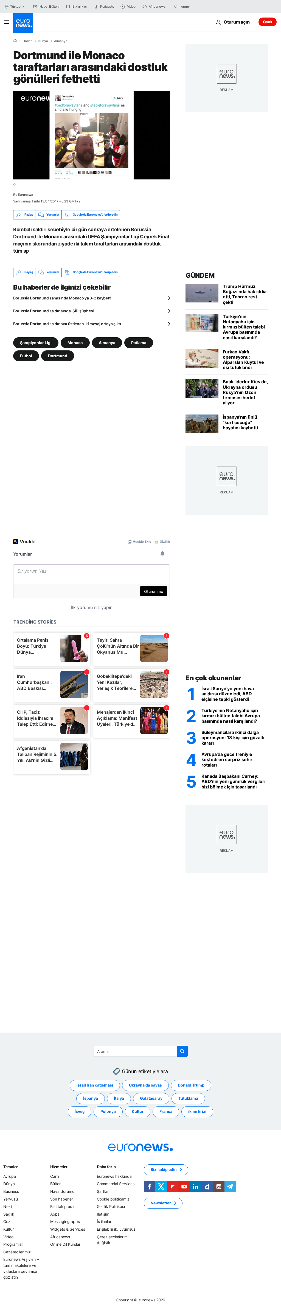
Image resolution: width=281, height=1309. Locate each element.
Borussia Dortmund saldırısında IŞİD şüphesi (53, 310)
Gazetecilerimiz (17, 1252)
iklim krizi (197, 1111)
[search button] (176, 6)
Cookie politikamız (113, 1198)
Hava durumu (62, 1191)
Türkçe (15, 6)
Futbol (26, 355)
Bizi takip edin (62, 1206)
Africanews (60, 1236)
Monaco (75, 342)
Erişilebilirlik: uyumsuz (116, 1229)
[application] (91, 135)
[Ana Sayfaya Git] (23, 23)
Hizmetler (59, 1166)
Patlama (138, 342)
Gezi (7, 1221)
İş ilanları (104, 1221)
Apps (55, 1214)
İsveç (80, 1111)
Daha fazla (106, 1166)
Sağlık (8, 1214)
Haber (27, 41)
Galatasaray (151, 1098)
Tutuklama (188, 1098)
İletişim (103, 1214)
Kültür (138, 1111)
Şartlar (103, 1191)
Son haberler (61, 1198)
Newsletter (161, 1203)
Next (7, 1206)
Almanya (61, 41)
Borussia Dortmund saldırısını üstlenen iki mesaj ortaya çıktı (67, 323)
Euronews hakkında (114, 1176)
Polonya (108, 1111)
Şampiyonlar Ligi (36, 342)
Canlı (267, 21)
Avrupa (9, 1176)
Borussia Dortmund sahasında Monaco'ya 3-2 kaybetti (62, 298)
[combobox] (204, 6)
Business (11, 1191)
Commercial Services (115, 1183)
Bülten (55, 1183)
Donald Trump (191, 1085)
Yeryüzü (10, 1198)
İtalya (119, 1098)
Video (8, 1236)
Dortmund (57, 355)
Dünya (43, 41)
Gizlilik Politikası (111, 1206)
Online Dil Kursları (65, 1244)
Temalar (10, 1166)
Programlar (13, 1244)
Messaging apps (65, 1221)
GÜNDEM (200, 275)
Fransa (165, 1111)
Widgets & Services (67, 1229)
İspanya (90, 1098)
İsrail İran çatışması (95, 1085)
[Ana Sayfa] (14, 41)
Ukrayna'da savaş (145, 1085)
